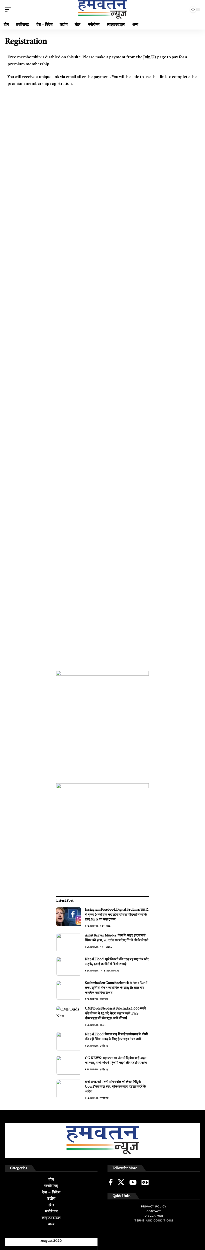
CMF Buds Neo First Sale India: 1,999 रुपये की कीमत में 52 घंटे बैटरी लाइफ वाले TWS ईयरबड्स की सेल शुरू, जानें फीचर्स (115, 1013)
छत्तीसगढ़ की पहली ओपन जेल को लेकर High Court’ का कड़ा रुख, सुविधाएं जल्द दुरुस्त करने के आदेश (115, 1086)
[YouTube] (133, 1182)
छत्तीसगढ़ (104, 1046)
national (106, 926)
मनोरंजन (104, 999)
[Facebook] (111, 1182)
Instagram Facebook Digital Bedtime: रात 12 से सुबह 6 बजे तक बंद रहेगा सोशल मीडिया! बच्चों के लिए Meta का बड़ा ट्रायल (116, 914)
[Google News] (145, 1182)
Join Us (149, 57)
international (110, 970)
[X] (121, 1182)
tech (103, 1025)
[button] (9, 10)
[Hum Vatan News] (102, 9)
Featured (91, 926)
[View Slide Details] (102, 717)
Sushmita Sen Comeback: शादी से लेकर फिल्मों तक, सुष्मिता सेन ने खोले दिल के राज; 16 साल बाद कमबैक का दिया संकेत (116, 987)
